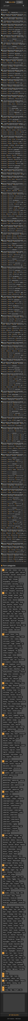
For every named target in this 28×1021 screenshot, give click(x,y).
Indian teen (5, 763)
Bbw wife (15, 190)
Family (14, 690)
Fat (16, 701)
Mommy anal (11, 551)
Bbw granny (21, 620)
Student (4, 939)
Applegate (11, 167)
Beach (4, 157)
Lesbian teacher (14, 812)
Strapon (10, 909)
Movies (21, 863)
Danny (10, 256)
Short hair (13, 934)
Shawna (18, 82)
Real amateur (6, 898)
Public (4, 879)
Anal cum (11, 371)
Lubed (10, 407)
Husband (18, 749)
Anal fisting (5, 572)
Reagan (23, 174)
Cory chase (15, 330)
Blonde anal (5, 623)
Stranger (18, 939)
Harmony (11, 385)
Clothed (14, 655)
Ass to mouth (14, 581)
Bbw (4, 324)
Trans (10, 953)
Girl (9, 731)
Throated (16, 511)
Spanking (5, 909)
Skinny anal (17, 918)
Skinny (23, 909)
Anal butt (16, 347)
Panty (23, 886)
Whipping (22, 980)
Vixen (18, 978)
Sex (17, 937)
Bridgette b (11, 75)
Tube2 (10, 2)
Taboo (14, 953)
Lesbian (7, 796)
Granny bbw (20, 729)
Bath (24, 625)
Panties (23, 879)
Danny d (22, 674)
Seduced (5, 944)
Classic (16, 648)
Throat (4, 964)
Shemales (9, 921)
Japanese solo (15, 789)
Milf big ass (18, 71)
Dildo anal (15, 678)
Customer (17, 204)
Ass (23, 570)
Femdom (7, 687)
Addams (10, 86)
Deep (4, 676)
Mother (19, 837)
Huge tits (5, 752)
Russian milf (5, 902)
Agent (10, 579)
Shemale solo (20, 950)
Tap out (14, 121)
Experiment (11, 292)
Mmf (14, 842)
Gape (17, 726)
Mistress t (15, 856)
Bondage (10, 595)
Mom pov (5, 853)
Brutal (20, 604)
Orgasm (12, 869)
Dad (23, 666)
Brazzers (5, 12)
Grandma (5, 722)
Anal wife (20, 155)
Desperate (5, 668)
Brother (12, 602)
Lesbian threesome (15, 805)
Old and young (17, 872)
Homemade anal (7, 759)
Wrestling (11, 980)
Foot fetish (12, 699)
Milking (4, 858)
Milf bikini (18, 102)
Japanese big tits (15, 787)
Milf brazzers (11, 55)
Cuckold (7, 634)
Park (14, 533)
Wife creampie (21, 36)
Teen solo (5, 962)
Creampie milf (12, 381)
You (21, 989)
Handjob (7, 733)
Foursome (18, 699)
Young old (16, 989)
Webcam (17, 980)
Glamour (11, 717)
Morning (10, 851)
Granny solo (5, 726)
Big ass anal (11, 477)
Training (16, 66)
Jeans (12, 784)
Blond (12, 627)
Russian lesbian (6, 900)
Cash (20, 648)
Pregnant (14, 876)
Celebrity (12, 145)
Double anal (16, 671)
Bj (13, 611)
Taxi (24, 957)
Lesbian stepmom (15, 819)
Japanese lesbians (19, 784)
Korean (7, 791)
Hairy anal (5, 738)
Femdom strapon (17, 710)
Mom (4, 351)
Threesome (5, 955)
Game (12, 724)
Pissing (8, 879)
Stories (14, 15)
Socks (23, 932)
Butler (17, 465)
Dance (10, 668)
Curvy (19, 652)
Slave (19, 909)
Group (23, 717)
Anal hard (11, 188)
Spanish (20, 946)
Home (17, 738)
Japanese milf (14, 782)
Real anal (20, 60)
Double (19, 666)
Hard (13, 740)
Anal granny (12, 590)
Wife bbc (9, 983)
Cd (20, 657)
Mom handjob (12, 18)
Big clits (22, 435)
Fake (21, 708)
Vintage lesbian (6, 978)
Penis (11, 888)
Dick (11, 678)
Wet (19, 983)
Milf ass (20, 297)
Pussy (17, 881)
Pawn (11, 883)
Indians (10, 770)
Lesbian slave (6, 805)
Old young (9, 872)
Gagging (22, 726)
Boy (12, 613)
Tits (11, 967)
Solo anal (22, 937)
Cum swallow (21, 659)
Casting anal (6, 659)
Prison (14, 886)
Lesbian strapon (6, 798)
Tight (4, 969)
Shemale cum (11, 939)
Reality (4, 904)
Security (15, 930)
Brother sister (6, 602)
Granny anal (17, 717)
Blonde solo (11, 206)
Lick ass (10, 418)
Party (18, 879)
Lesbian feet (20, 798)
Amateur (15, 570)
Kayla (10, 437)
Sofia (10, 481)
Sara (15, 194)
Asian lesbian (20, 586)
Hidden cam (12, 738)
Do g (10, 141)
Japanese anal (6, 782)
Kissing (16, 791)
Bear (20, 609)
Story (4, 15)
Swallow (21, 911)
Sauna (14, 130)
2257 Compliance (10, 1018)
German (21, 715)
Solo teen (5, 950)
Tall (16, 957)
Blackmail (15, 600)
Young (4, 22)
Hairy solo (5, 740)
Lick (21, 826)
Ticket (14, 420)
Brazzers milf (19, 55)
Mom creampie (20, 18)
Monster (5, 849)
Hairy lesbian (12, 747)
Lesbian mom (18, 803)
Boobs (20, 613)
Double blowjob (6, 681)
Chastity (19, 645)
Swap (10, 108)
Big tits (21, 597)
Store (14, 104)
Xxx (9, 77)
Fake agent (5, 699)
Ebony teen (17, 683)
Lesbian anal (6, 803)
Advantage (15, 33)
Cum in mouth (6, 643)
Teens (12, 957)
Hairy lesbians (6, 754)
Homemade (22, 733)
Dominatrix (14, 676)
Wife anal (20, 130)
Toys (10, 93)
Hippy (10, 394)
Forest (16, 708)
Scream (11, 923)
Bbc (17, 593)
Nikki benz (11, 27)
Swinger (9, 911)
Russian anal (14, 898)
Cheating (18, 643)
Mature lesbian (11, 849)
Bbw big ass (11, 309)
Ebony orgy (17, 221)
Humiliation (5, 745)
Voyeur (16, 976)
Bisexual (16, 604)
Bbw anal (11, 128)
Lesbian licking (15, 830)
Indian (6, 761)
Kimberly (14, 441)
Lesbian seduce (6, 826)
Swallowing (5, 946)
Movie (19, 846)
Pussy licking (11, 319)
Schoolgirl (9, 932)
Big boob (11, 198)
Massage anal (21, 96)
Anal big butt (19, 425)
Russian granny (13, 902)
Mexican (9, 860)
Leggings (15, 824)
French (4, 697)
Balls (10, 611)
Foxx (14, 179)
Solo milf (5, 937)
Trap (21, 960)
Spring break (19, 340)
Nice (20, 334)
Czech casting (6, 641)
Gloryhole (5, 717)
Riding (10, 143)
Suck (11, 946)
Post (10, 531)
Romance (11, 62)
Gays (4, 729)
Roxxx (17, 161)
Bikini (15, 469)
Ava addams (17, 86)
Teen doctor (18, 134)
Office (4, 872)
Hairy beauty (16, 756)
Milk (10, 842)
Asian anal (22, 572)
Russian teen (22, 902)
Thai (4, 957)
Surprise (21, 925)
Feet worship (6, 694)
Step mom (14, 911)
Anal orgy (11, 221)
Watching (14, 983)
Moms (4, 860)
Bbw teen (11, 428)
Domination (15, 674)
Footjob (13, 687)
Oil (9, 874)
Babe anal (18, 48)
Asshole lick (15, 301)
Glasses (4, 731)
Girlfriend (9, 720)
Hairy (12, 733)
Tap (9, 121)
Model (15, 853)
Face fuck (14, 697)
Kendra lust (5, 794)
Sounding (19, 948)
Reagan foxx (16, 174)
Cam (15, 659)
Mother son (10, 858)
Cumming (17, 409)
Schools (19, 121)
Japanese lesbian (7, 780)
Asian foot (12, 586)
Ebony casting (17, 170)
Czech (22, 636)
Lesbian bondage (15, 821)
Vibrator (13, 978)
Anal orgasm (6, 588)
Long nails (14, 828)
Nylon (6, 865)
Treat (16, 208)
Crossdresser (6, 639)
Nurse (10, 33)
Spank (23, 914)
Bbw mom (17, 555)
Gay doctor (17, 292)
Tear (14, 139)
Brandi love (11, 132)
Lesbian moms (6, 821)
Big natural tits (6, 627)
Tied (9, 960)
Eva (9, 12)
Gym (19, 720)
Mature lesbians (16, 860)
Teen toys (22, 93)
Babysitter (5, 611)
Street (4, 932)
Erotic (22, 683)
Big (9, 117)
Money (14, 837)
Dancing (19, 681)
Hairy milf (16, 736)
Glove (12, 731)
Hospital (23, 745)
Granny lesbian (6, 724)
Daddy (14, 666)
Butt (9, 278)
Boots (9, 600)
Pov (22, 876)
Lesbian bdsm (14, 817)
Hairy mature (17, 743)
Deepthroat (12, 664)
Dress (9, 674)
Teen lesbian (20, 964)
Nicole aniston (15, 867)
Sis (8, 934)
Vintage (7, 976)
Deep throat (17, 668)
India (11, 761)
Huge (20, 754)
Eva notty (17, 80)
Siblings (10, 57)
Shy (7, 927)
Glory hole (18, 724)
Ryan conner (11, 25)
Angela (17, 110)
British (8, 613)
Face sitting (18, 706)
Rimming (12, 892)
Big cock (5, 600)
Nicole (21, 867)
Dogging (5, 674)
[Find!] (23, 5)
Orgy (17, 869)
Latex (11, 796)
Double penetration (7, 671)
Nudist (10, 865)
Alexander (22, 487)
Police (21, 883)
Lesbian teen (16, 807)
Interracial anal (17, 768)
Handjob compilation (8, 743)
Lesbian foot (6, 812)
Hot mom (10, 736)
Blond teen (11, 299)
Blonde (21, 602)
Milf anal (17, 844)
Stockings (10, 918)
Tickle (16, 955)
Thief (7, 967)
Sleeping (17, 907)
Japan (12, 772)
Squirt (4, 911)
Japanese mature (13, 775)
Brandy (22, 132)
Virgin (10, 96)
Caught (12, 643)
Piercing (5, 886)
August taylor (16, 274)
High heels (5, 747)
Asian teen (5, 590)
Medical (15, 96)
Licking (20, 812)
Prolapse (8, 881)
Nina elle (20, 272)
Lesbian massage (7, 807)
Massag (20, 286)
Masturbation (20, 842)
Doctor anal (11, 134)
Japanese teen (6, 784)
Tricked (14, 964)
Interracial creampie (7, 768)
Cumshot (10, 645)
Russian (7, 892)
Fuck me (19, 252)
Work (10, 517)
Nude (9, 867)
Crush (20, 143)
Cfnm (12, 639)
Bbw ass (16, 89)
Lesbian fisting (6, 817)
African (10, 577)
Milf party (15, 531)
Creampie (12, 636)
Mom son (5, 837)
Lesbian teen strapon (13, 124)
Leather (12, 803)
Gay (6, 715)
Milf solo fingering (7, 856)
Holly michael (11, 53)
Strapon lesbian (17, 932)
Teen (6, 953)
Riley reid (21, 214)
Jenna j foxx (21, 415)
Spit (16, 927)
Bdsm (10, 593)
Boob (14, 245)
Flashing (5, 701)
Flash (9, 703)
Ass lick (10, 307)
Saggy (22, 918)
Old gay (13, 874)
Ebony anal (15, 685)
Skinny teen (20, 941)
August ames (16, 517)
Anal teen (5, 579)
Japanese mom (18, 772)
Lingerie (17, 801)
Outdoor (5, 874)
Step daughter (6, 941)
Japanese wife (15, 780)
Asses (10, 301)
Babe (10, 618)
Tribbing (11, 962)
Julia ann (10, 282)
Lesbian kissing (15, 826)
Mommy (10, 174)
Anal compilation (19, 588)
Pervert (8, 890)
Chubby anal (15, 662)
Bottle (14, 618)
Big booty (18, 627)
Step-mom (19, 934)
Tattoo (15, 967)
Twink (19, 957)
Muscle (10, 853)
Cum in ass (11, 409)
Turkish (17, 960)
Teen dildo (21, 969)
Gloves (10, 722)
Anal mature (6, 586)
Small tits (10, 925)
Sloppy (4, 948)
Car (22, 643)
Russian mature (6, 895)
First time (12, 694)
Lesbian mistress (7, 828)
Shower (16, 923)
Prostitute (11, 66)
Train (13, 960)
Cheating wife (16, 423)
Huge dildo (9, 756)
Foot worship (6, 692)
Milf (21, 835)
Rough (17, 892)
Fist (16, 692)
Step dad (10, 944)
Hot (10, 740)
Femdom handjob (16, 703)
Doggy (22, 668)
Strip (19, 927)
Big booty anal (17, 396)
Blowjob (5, 595)
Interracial (15, 761)
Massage (16, 835)
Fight (12, 708)
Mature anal (19, 840)
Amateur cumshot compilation (15, 268)
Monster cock (13, 846)
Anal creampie (6, 574)
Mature (11, 835)
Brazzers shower (16, 22)
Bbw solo (18, 611)
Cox (15, 645)
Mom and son (6, 840)
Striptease (5, 930)
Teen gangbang (18, 962)
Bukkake (5, 597)
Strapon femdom (12, 948)
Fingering (5, 706)
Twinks (9, 964)
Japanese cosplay (7, 789)
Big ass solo (13, 625)
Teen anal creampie (20, 260)
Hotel (10, 539)
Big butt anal (19, 230)
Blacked (16, 595)
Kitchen (12, 791)
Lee (22, 328)
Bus (14, 593)
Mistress (13, 840)
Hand (10, 294)
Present (10, 497)
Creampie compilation (8, 648)
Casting (18, 636)
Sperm (10, 930)
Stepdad (15, 946)
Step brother (17, 944)
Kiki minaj (18, 163)
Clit (9, 487)
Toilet (7, 957)
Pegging (14, 879)
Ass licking (15, 44)
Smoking (11, 914)
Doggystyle (5, 678)
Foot (19, 690)
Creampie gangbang (7, 657)
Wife (6, 980)
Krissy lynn (11, 40)
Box (14, 459)
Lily (9, 535)
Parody (13, 77)
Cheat (11, 659)
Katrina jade (19, 338)
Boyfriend (11, 616)
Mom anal (10, 844)
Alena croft (15, 93)
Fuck (4, 708)
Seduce (4, 925)
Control (22, 317)
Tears (10, 139)
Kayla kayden (16, 437)
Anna (10, 234)
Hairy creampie (14, 754)
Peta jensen (22, 888)
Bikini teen (11, 444)
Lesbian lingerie (6, 830)
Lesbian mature (13, 814)
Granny (10, 715)
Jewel (10, 147)
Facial (9, 697)
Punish (9, 886)
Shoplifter (5, 914)
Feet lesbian (11, 701)
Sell (9, 375)
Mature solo (6, 846)
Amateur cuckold (21, 574)
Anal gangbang (6, 581)
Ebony (6, 683)
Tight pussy (14, 969)
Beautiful (5, 609)
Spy (20, 923)
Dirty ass (10, 200)
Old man (7, 869)
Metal (10, 313)
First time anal (22, 701)
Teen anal (20, 953)
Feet (4, 690)
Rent (20, 226)
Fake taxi (20, 697)
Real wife (20, 15)
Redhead (18, 895)
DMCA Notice (18, 1018)
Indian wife (17, 763)
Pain (4, 881)
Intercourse (18, 377)
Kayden (22, 437)
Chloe (17, 634)
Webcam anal (6, 985)
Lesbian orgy (22, 124)
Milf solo (5, 844)
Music (20, 856)
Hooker (11, 745)
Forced (22, 687)
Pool (4, 890)
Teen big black (18, 444)
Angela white (22, 44)
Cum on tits (11, 290)
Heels (18, 747)
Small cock (13, 941)
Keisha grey (11, 114)
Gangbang (15, 715)
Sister (12, 907)
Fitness (9, 710)
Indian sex (5, 770)
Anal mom (17, 317)
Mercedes (11, 149)
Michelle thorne (17, 403)
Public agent (6, 883)
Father (4, 713)
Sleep (21, 907)
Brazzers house (12, 383)
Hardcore (18, 752)
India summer (11, 137)
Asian (10, 570)
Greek (15, 297)
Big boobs (16, 184)
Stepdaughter (12, 950)
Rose (10, 435)
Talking (10, 452)
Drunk (6, 664)
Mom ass (11, 317)
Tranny (11, 955)
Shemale (7, 907)
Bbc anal (10, 606)
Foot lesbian (11, 706)
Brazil (10, 328)
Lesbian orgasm (18, 810)
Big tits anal (11, 112)
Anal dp (12, 588)
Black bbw (17, 428)
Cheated (18, 479)
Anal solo (13, 574)
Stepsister (5, 923)
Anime (17, 572)
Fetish (14, 713)
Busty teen (5, 618)
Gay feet (15, 722)
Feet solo (9, 713)
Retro (22, 892)
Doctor (18, 664)
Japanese (7, 772)
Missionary (5, 842)
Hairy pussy (5, 749)
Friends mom (18, 360)
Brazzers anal (19, 25)
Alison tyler (11, 321)
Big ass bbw (19, 216)
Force (12, 692)
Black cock (5, 616)
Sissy (15, 909)
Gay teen (12, 726)
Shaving (4, 934)
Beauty (4, 606)
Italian (21, 761)
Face (24, 706)
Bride (10, 334)
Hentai (16, 733)
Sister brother (12, 937)
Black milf (12, 623)
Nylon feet (20, 865)
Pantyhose (7, 876)
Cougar (4, 650)
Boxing (10, 459)
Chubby (18, 641)
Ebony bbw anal (18, 128)
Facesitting (9, 690)
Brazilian (18, 623)
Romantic (14, 900)
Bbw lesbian (11, 51)
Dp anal (9, 676)
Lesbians (14, 798)
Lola (10, 179)
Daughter (5, 666)
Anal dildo (12, 572)
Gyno (4, 720)
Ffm (19, 692)
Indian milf (18, 137)
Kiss (11, 794)
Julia (21, 789)
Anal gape (15, 579)
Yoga (11, 989)
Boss (4, 613)
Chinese (12, 634)
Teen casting (21, 967)
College (4, 655)
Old (20, 869)
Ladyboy (16, 796)
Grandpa (15, 720)
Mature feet (16, 851)
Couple (9, 655)
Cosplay (5, 645)
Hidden (4, 736)
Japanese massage (7, 777)
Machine (5, 851)
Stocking (11, 927)
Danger (13, 681)
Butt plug (5, 629)
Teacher (21, 955)
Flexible (4, 703)
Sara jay (10, 194)
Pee (13, 881)
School (17, 132)
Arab (19, 570)
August (10, 274)
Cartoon (13, 641)
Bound (21, 616)
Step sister (15, 916)
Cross (18, 549)
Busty (10, 609)
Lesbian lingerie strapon (8, 801)
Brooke (10, 119)
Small (16, 914)
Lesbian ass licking (7, 824)
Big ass (4, 297)
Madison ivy (11, 561)
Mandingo (22, 844)
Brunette (11, 629)
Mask (16, 858)
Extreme (5, 685)
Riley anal (20, 278)
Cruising (10, 89)
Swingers (9, 916)
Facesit (4, 710)
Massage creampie (13, 212)
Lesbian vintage (6, 833)
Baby (10, 104)
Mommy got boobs (19, 198)
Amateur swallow (7, 583)
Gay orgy (15, 143)
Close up (16, 657)
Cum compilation (7, 662)
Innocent (12, 763)
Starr (10, 31)
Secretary (16, 925)
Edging (9, 685)
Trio (4, 971)
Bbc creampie (6, 620)
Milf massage (22, 858)
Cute (15, 652)
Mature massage (7, 863)
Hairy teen (17, 745)
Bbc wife (19, 625)
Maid (10, 837)
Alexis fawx (16, 177)
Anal (4, 238)
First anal (18, 694)
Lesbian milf (5, 814)
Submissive (21, 930)
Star (9, 223)
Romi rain (20, 900)
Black (17, 602)
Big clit (14, 157)
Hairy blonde (11, 752)
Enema (11, 683)
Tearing (19, 139)
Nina (15, 272)
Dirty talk (23, 671)
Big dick (23, 611)
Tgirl (4, 967)
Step (20, 914)
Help (4, 756)
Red (9, 336)
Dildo (10, 666)
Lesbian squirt (6, 819)
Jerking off (5, 775)
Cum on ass (16, 418)
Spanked (20, 921)
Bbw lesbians (19, 51)
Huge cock (12, 749)
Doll (20, 676)
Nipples (4, 867)
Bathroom (5, 632)
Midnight (15, 31)
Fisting (17, 687)
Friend (8, 708)
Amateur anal (17, 577)
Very (22, 294)
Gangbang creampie (11, 729)
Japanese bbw (6, 787)
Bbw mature (17, 629)
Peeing (16, 888)
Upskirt (6, 973)
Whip (4, 983)
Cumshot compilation (8, 652)
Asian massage (19, 590)
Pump (18, 886)
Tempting (18, 202)
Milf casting (15, 863)
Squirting (5, 918)
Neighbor (11, 208)
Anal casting (16, 343)
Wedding (15, 334)
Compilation (5, 145)
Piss (18, 876)
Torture (4, 960)
